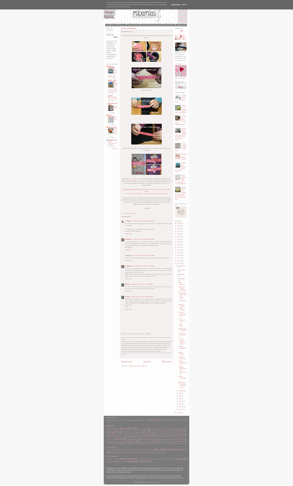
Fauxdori (160, 429)
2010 (178, 413)
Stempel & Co (117, 462)
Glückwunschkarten (128, 458)
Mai (180, 399)
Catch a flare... (181, 325)
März (180, 404)
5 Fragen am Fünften (120, 420)
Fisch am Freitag (127, 452)
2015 (178, 253)
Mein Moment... (182, 283)
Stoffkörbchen (166, 437)
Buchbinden (109, 459)
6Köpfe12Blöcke (111, 429)
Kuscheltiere (147, 433)
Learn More (175, 5)
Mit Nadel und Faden (112, 104)
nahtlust (110, 96)
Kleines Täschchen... (182, 378)
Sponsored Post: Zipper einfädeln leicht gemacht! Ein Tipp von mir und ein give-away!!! (180, 134)
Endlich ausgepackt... (182, 348)
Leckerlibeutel (164, 433)
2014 (178, 255)
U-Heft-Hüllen (129, 441)
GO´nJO (124, 431)
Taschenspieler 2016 (163, 439)
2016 (178, 250)
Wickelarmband (169, 441)
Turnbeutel (109, 441)
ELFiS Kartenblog (111, 116)
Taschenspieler (132, 439)
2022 (178, 234)
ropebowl (170, 443)
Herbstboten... (182, 301)
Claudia (128, 221)
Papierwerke (181, 458)
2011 (178, 263)
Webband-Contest (177, 420)
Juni (180, 396)
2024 (178, 229)
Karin (128, 284)
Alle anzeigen (115, 148)
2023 (178, 231)
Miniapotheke (180, 433)
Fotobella (179, 429)
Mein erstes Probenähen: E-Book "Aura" (182, 384)
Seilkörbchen (139, 437)
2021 (178, 237)
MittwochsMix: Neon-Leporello (112, 98)
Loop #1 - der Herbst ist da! (182, 314)
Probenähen (109, 437)
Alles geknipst (160, 449)
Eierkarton (115, 459)
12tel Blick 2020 (138, 450)
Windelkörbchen (111, 443)
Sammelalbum (109, 461)
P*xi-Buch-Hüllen (161, 435)
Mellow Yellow (181, 353)
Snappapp (148, 437)
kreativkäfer (134, 181)
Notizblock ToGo (127, 435)
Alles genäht (125, 428)
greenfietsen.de (112, 140)
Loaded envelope (169, 459)
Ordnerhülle (149, 435)
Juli (180, 393)
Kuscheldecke (137, 433)
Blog (108, 25)
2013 (178, 258)
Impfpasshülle (154, 431)
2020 (178, 239)
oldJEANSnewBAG (169, 25)
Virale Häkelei (115, 107)
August (181, 391)
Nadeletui (109, 435)
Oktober (181, 274)
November (182, 270)
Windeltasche (123, 443)
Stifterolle (156, 437)
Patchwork (180, 435)
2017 (178, 247)
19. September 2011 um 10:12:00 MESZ (143, 255)
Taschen (117, 438)
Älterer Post (167, 361)
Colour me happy (118, 452)
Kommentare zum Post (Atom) (138, 366)
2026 (178, 223)
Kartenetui (173, 431)
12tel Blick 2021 (148, 450)
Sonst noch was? (130, 213)
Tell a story (168, 420)
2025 (178, 226)
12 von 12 (110, 420)
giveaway (108, 422)
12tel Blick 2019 (129, 450)
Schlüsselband (129, 437)
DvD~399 (115, 119)
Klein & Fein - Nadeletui (182, 329)
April (180, 401)
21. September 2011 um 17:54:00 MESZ (141, 284)
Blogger (156, 482)
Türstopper (118, 441)
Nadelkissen (117, 435)
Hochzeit (141, 459)
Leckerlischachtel (159, 459)
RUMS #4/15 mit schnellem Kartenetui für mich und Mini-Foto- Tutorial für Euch (180, 193)
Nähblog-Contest (143, 420)
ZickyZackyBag (136, 443)
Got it (184, 5)
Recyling (119, 437)
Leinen (172, 433)
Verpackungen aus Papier (137, 461)
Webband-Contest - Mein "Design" (182, 307)
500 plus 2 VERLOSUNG (184, 156)
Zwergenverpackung (149, 443)
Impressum (122, 25)
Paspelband (172, 435)
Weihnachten (157, 441)
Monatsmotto (134, 420)
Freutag (128, 420)
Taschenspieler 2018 (178, 439)
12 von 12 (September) (182, 334)
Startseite (147, 361)
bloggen (185, 420)
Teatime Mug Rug (182, 357)
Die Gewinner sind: (182, 320)
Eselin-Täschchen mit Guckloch (112, 143)
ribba (151, 462)
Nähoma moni (112, 127)
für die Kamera (161, 443)
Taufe (123, 461)
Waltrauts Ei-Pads (181, 25)
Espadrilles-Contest (150, 429)
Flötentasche (169, 429)
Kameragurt (163, 431)
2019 (178, 242)
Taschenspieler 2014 (148, 439)
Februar (181, 407)
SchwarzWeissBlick (152, 452)
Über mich (114, 25)
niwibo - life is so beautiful (112, 80)
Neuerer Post (126, 361)
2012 (178, 261)
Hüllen (144, 431)
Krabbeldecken (126, 433)
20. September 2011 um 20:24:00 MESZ (143, 266)
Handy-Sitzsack (135, 431)
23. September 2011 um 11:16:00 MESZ (141, 297)
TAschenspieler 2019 (178, 437)
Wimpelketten (180, 441)
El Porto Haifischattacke (182, 362)
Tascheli (108, 439)
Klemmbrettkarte (149, 459)
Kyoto (156, 433)
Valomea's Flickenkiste (111, 67)
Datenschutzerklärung (133, 25)
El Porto (140, 429)
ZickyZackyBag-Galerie (156, 25)
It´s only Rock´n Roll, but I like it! (182, 341)
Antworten (128, 234)
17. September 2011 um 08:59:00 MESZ (143, 239)
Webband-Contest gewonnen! (182, 288)
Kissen (180, 431)
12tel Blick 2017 (119, 450)
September (182, 279)
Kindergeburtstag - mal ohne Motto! (182, 295)
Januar (181, 409)
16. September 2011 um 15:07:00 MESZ (142, 221)
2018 (178, 245)
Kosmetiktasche (112, 433)
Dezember (182, 266)
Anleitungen (144, 25)
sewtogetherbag (180, 443)
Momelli (128, 239)
